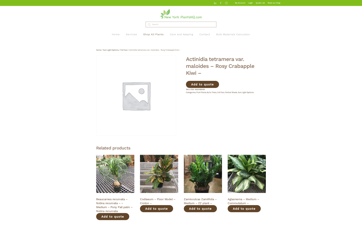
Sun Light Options (111, 50)
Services (131, 34)
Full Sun (124, 50)
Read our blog (274, 3)
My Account (240, 3)
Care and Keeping (181, 34)
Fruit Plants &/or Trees (206, 92)
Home (116, 34)
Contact (204, 34)
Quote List (260, 3)
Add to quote (202, 84)
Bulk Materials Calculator (233, 34)
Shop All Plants (153, 34)
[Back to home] (181, 14)
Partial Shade (231, 92)
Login (250, 3)
